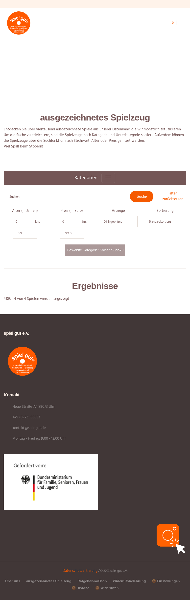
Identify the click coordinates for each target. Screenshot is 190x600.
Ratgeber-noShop (92, 581)
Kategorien (85, 178)
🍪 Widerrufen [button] (107, 588)
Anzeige (118, 211)
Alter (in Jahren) (25, 211)
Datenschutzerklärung (80, 571)
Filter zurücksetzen (172, 196)
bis (37, 222)
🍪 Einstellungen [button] (166, 581)
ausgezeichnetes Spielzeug (49, 581)
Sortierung (165, 211)
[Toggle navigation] (108, 178)
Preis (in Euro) (72, 211)
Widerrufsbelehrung (129, 581)
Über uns (12, 581)
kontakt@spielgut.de (29, 428)
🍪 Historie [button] (80, 588)
